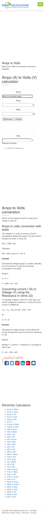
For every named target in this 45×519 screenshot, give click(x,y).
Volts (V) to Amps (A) (15, 148)
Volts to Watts (12, 471)
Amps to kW (11, 419)
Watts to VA (11, 491)
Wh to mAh (11, 497)
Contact (33, 513)
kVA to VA (11, 437)
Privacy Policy (15, 513)
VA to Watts (11, 461)
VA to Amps (11, 459)
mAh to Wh (11, 457)
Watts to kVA (12, 494)
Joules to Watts (13, 424)
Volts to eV (11, 479)
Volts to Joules (12, 477)
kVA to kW (11, 434)
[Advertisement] (22, 34)
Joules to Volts (12, 427)
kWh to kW (11, 451)
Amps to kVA (12, 417)
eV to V (10, 421)
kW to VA (10, 447)
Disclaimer (25, 513)
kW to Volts (11, 441)
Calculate (8, 119)
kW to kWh (11, 444)
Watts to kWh (12, 487)
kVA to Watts (12, 431)
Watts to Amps (12, 481)
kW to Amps (11, 439)
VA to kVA (11, 467)
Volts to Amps (12, 469)
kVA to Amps (12, 429)
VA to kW (10, 464)
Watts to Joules (13, 484)
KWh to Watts (12, 454)
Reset (19, 119)
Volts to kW (11, 474)
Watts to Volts (12, 489)
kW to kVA (11, 449)
